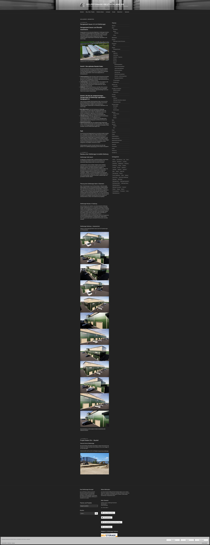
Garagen (113, 47)
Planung (120, 173)
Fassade (114, 115)
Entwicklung (115, 165)
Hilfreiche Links (114, 84)
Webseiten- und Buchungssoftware (121, 76)
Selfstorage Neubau (124, 183)
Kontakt (113, 11)
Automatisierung (119, 159)
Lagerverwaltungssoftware (119, 68)
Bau (124, 159)
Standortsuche (115, 92)
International (115, 86)
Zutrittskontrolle (116, 82)
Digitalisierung (120, 163)
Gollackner (90, 208)
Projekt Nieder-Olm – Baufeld (89, 440)
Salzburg (114, 125)
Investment (115, 98)
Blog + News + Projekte (90, 11)
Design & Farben (116, 113)
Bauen (113, 27)
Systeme (122, 189)
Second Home (115, 177)
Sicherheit (115, 60)
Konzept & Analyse (115, 104)
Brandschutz (115, 29)
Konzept (118, 167)
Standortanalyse (93, 146)
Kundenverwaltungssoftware (119, 66)
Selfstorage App (117, 72)
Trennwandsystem (116, 80)
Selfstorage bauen (116, 181)
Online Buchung (115, 173)
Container (113, 39)
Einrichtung (126, 163)
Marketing (113, 112)
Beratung (114, 161)
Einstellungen (201, 540)
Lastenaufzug (115, 55)
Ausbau (114, 159)
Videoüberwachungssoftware (120, 74)
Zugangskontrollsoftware (119, 78)
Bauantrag (116, 32)
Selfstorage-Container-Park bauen (119, 41)
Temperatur (114, 144)
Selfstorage (114, 179)
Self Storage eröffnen (116, 183)
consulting (124, 161)
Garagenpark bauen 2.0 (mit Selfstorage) (93, 24)
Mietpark (113, 122)
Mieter (113, 120)
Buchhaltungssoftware (118, 64)
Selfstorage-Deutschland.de (105, 4)
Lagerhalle (114, 169)
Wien (114, 127)
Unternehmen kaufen (117, 102)
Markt (114, 45)
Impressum (127, 11)
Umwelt (113, 148)
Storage (118, 189)
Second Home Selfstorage (103, 451)
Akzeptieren (173, 540)
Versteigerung (114, 152)
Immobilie (114, 167)
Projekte (113, 134)
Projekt (122, 175)
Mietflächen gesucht (116, 90)
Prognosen (114, 132)
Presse (113, 130)
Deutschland (114, 43)
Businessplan (115, 106)
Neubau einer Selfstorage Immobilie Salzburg (94, 154)
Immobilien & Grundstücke (116, 88)
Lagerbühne (115, 53)
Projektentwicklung (115, 136)
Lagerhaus (119, 169)
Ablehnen (187, 540)
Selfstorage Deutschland (124, 181)
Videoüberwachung (116, 193)
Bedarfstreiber (114, 37)
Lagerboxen (124, 167)
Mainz (114, 171)
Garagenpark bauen (116, 49)
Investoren (114, 96)
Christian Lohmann (100, 11)
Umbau (114, 35)
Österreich (114, 124)
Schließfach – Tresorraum (117, 57)
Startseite (82, 11)
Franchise (115, 107)
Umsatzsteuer (114, 146)
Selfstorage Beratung (115, 138)
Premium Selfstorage (116, 175)
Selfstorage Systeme (115, 142)
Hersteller (113, 51)
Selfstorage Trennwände (117, 187)
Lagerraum (125, 169)
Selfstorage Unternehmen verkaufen (119, 100)
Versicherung (114, 150)
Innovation (114, 94)
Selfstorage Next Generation (117, 140)
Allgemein (113, 25)
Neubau (114, 31)
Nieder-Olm (122, 171)
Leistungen (108, 11)
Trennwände (122, 191)
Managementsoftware (118, 70)
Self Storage (120, 179)
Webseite (114, 117)
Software (114, 62)
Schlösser (115, 59)
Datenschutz (119, 11)
